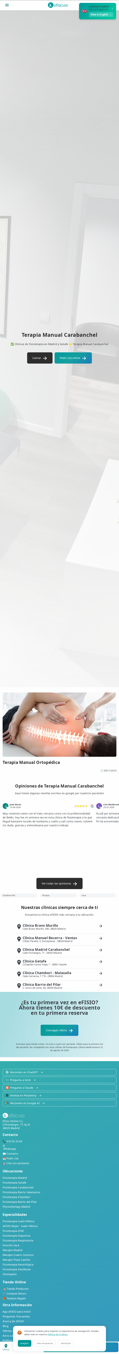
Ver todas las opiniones (56, 883)
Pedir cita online (70, 358)
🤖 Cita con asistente (16, 1163)
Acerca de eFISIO (13, 1321)
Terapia (45, 895)
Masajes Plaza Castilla (16, 1259)
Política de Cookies (57, 1334)
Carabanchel (9, 895)
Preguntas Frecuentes (16, 1316)
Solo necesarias (45, 1343)
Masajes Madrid (12, 1250)
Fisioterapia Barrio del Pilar (20, 1202)
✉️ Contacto (10, 1153)
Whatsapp (9, 1148)
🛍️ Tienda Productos (16, 1288)
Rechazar (66, 1343)
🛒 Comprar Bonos (14, 1293)
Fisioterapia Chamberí (16, 1197)
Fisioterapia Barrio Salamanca (21, 1192)
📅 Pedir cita (10, 1158)
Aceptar (24, 1343)
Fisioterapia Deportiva (16, 1235)
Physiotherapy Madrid (16, 1206)
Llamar (36, 358)
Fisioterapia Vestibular (17, 1269)
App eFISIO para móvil (17, 1311)
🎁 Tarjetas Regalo (14, 1298)
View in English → (101, 14)
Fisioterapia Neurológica (18, 1264)
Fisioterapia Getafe (14, 1182)
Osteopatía (10, 1274)
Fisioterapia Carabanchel (18, 1187)
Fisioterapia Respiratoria (18, 1240)
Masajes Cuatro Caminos (18, 1255)
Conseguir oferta (56, 1030)
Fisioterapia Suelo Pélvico (19, 1221)
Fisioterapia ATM (13, 1231)
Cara (83, 895)
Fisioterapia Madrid (15, 1178)
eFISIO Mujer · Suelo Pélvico (20, 1226)
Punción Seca (11, 1245)
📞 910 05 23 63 (12, 1141)
